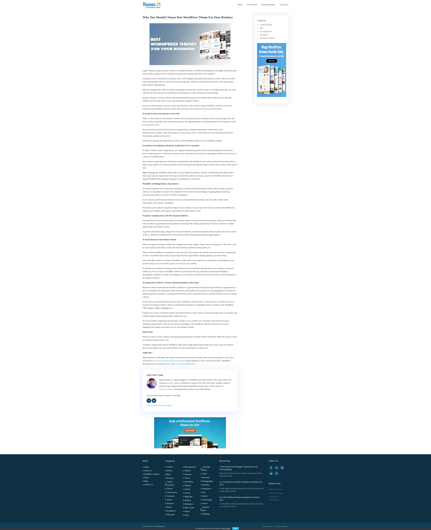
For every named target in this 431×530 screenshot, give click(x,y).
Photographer (207, 481)
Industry (188, 485)
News (187, 515)
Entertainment (190, 467)
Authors (170, 467)
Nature (187, 511)
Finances (188, 474)
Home (240, 5)
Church (170, 489)
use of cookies (226, 528)
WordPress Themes (267, 38)
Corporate (171, 496)
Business (170, 478)
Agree (235, 528)
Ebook (169, 507)
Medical (188, 500)
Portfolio (205, 485)
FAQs (146, 478)
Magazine (188, 497)
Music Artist (189, 508)
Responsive (207, 489)
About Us (148, 471)
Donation (170, 503)
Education (171, 514)
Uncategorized (266, 31)
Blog (146, 481)
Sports (204, 496)
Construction (172, 492)
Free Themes (252, 5)
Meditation (189, 504)
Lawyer (187, 493)
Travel (204, 503)
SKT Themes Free (276, 489)
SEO (261, 28)
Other (204, 474)
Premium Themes (268, 5)
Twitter (192, 364)
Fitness (187, 478)
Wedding (206, 514)
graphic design (266, 25)
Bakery (169, 471)
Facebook (181, 364)
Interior (188, 489)
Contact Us (284, 5)
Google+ (172, 364)
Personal (205, 477)
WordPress (264, 35)
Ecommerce (171, 511)
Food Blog (189, 482)
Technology (207, 500)
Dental (169, 500)
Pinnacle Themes (275, 493)
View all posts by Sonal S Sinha (159, 405)
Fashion (188, 471)
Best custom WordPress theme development (168, 361)
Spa (203, 492)
